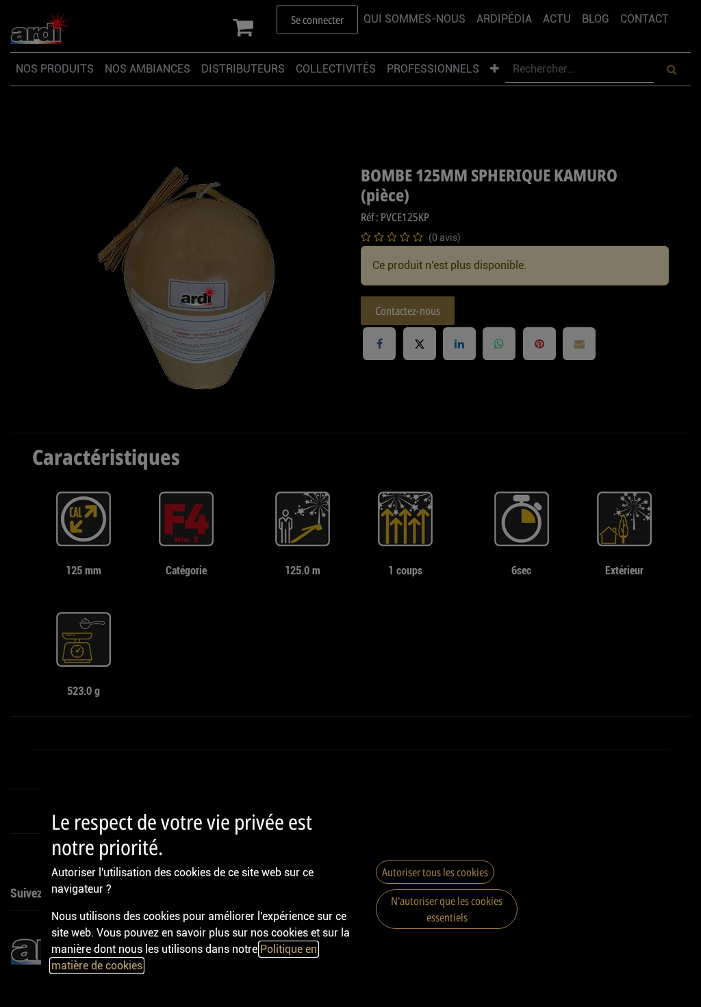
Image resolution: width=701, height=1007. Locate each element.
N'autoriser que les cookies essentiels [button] (446, 909)
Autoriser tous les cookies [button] (435, 872)
